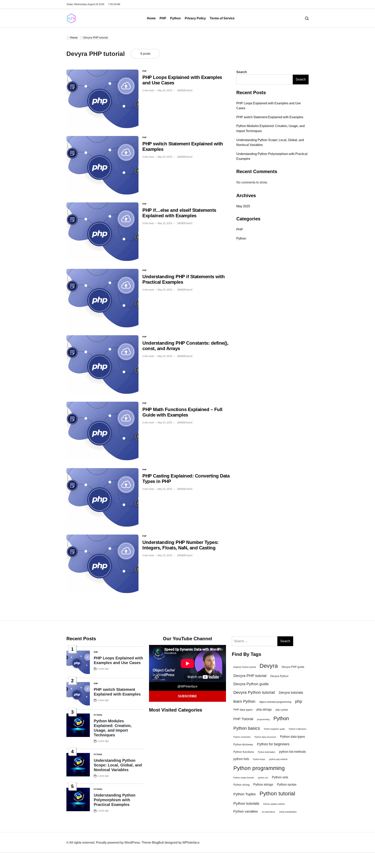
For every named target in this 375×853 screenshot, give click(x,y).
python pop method (278, 759)
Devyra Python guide (251, 684)
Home (151, 18)
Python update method (274, 804)
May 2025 (243, 206)
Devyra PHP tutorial (249, 676)
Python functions (243, 751)
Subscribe (187, 696)
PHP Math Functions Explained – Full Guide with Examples (182, 412)
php (298, 701)
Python (175, 18)
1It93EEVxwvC (185, 90)
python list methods (292, 751)
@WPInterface (187, 686)
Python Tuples (244, 794)
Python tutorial (277, 793)
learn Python (244, 701)
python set (263, 777)
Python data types (292, 736)
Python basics (246, 728)
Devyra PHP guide (293, 666)
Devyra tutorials (291, 693)
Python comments (242, 737)
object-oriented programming (275, 702)
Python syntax (286, 784)
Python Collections (297, 729)
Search (241, 72)
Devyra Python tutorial (254, 692)
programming (263, 719)
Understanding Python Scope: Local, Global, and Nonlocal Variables (118, 765)
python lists (241, 759)
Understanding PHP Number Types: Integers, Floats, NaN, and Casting (180, 545)
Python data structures (265, 737)
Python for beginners (273, 744)
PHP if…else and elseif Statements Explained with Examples (179, 212)
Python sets (280, 777)
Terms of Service (222, 18)
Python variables (245, 811)
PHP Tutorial (243, 719)
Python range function (243, 777)
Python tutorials (246, 803)
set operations (268, 812)
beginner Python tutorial (244, 667)
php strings (264, 709)
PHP (163, 18)
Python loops (259, 759)
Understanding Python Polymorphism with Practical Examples (114, 800)
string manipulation (288, 812)
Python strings (263, 784)
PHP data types (243, 709)
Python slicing (241, 784)
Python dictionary (243, 744)
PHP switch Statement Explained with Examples (269, 117)
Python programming (259, 768)
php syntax (282, 709)
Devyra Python (279, 676)
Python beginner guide (274, 729)
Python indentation (266, 752)
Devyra (269, 666)
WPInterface (190, 842)
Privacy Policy (195, 18)
